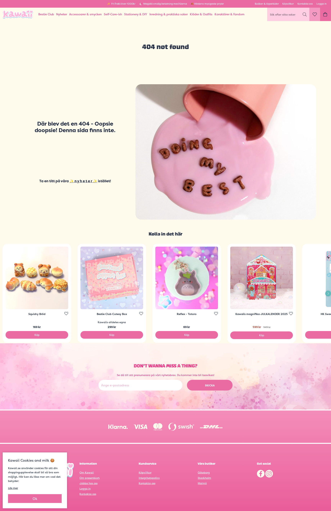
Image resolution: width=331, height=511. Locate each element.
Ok (35, 498)
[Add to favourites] (66, 314)
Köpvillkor (288, 3)
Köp (36, 335)
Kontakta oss (305, 3)
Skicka (210, 385)
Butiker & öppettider (267, 3)
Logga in (321, 3)
